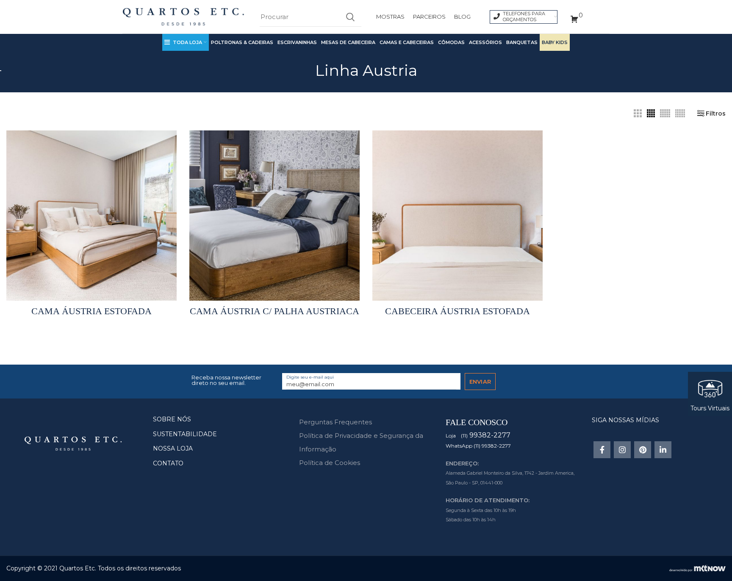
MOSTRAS (390, 16)
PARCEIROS (429, 16)
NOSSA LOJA (173, 448)
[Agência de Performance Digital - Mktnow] (697, 568)
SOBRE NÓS (172, 419)
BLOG (462, 16)
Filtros (716, 113)
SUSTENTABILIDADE (185, 434)
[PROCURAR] (349, 17)
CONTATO (168, 463)
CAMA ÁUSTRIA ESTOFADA (91, 311)
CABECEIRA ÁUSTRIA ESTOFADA (457, 311)
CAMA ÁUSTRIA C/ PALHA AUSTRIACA (274, 311)
